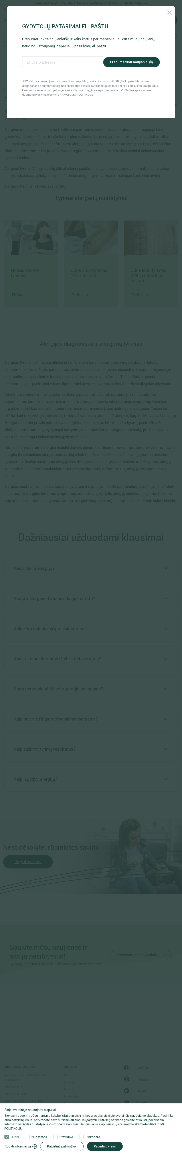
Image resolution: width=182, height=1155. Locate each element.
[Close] (170, 12)
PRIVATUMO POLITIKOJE (76, 94)
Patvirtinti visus (105, 1146)
